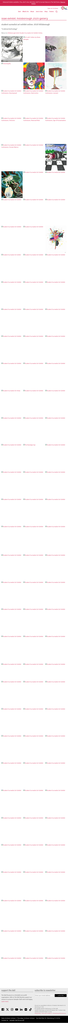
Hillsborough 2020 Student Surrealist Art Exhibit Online (25, 33)
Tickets (51, 11)
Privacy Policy (38, 1013)
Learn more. (5, 1001)
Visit (19, 11)
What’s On (25, 11)
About (32, 11)
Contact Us (4, 1020)
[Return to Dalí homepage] (63, 9)
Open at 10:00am (53, 8)
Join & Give (39, 11)
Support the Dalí (8, 990)
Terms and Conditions (47, 1013)
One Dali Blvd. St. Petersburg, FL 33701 (48, 1018)
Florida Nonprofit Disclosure (59, 1013)
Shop (45, 11)
